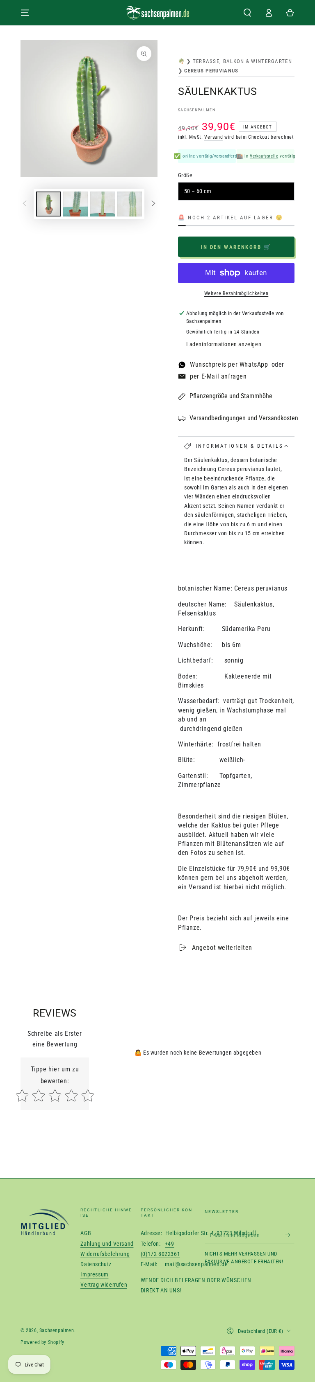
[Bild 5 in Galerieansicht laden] (129, 204)
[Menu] (25, 13)
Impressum (94, 1274)
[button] (247, 13)
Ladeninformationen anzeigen (223, 344)
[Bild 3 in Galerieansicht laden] (75, 204)
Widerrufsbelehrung (105, 1254)
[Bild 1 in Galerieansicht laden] (48, 204)
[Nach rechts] (153, 204)
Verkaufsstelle (264, 156)
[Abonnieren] (289, 1235)
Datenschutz (96, 1264)
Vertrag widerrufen (103, 1284)
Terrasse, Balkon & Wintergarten (242, 61)
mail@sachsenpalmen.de (196, 1264)
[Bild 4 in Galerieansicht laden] (102, 204)
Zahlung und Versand (106, 1243)
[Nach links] (25, 204)
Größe (185, 175)
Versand (213, 137)
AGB (85, 1233)
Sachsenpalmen (196, 110)
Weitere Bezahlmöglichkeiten (236, 293)
